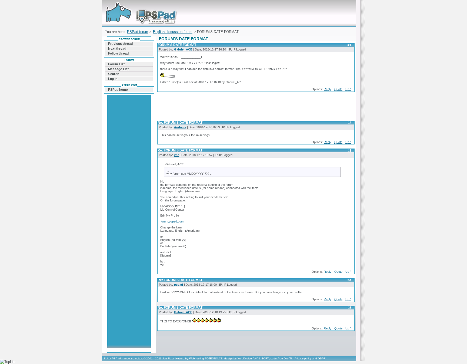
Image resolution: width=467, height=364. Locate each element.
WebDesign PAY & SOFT (253, 358)
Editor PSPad (112, 358)
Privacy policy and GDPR (310, 358)
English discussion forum (172, 32)
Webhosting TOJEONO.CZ (205, 358)
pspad (178, 284)
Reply (327, 89)
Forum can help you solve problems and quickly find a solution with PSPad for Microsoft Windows (139, 6)
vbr (176, 155)
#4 (349, 280)
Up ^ (348, 89)
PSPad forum (137, 32)
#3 (349, 150)
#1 (349, 45)
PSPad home (118, 89)
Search (113, 74)
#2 (349, 122)
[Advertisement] (255, 108)
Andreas (180, 127)
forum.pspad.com (172, 221)
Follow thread (118, 53)
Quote (338, 89)
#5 (349, 307)
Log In (112, 78)
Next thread (117, 48)
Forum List (116, 64)
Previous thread (120, 43)
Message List (118, 69)
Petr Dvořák (285, 358)
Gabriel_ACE (183, 49)
